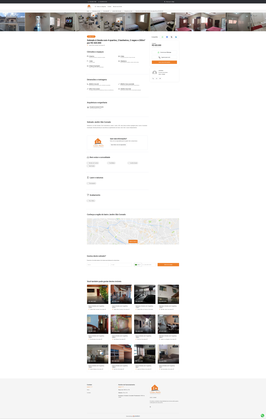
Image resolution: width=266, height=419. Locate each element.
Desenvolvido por (129, 416)
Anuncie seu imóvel (117, 6)
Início (88, 11)
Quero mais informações (164, 62)
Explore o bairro (133, 241)
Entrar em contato (168, 264)
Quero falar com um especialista (118, 144)
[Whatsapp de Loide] (156, 78)
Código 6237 (91, 36)
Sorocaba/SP (106, 11)
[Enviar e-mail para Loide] (160, 78)
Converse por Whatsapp (165, 52)
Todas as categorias (101, 6)
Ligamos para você (165, 57)
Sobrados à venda (96, 11)
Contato (109, 6)
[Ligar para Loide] (153, 78)
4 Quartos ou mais (128, 11)
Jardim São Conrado (116, 11)
